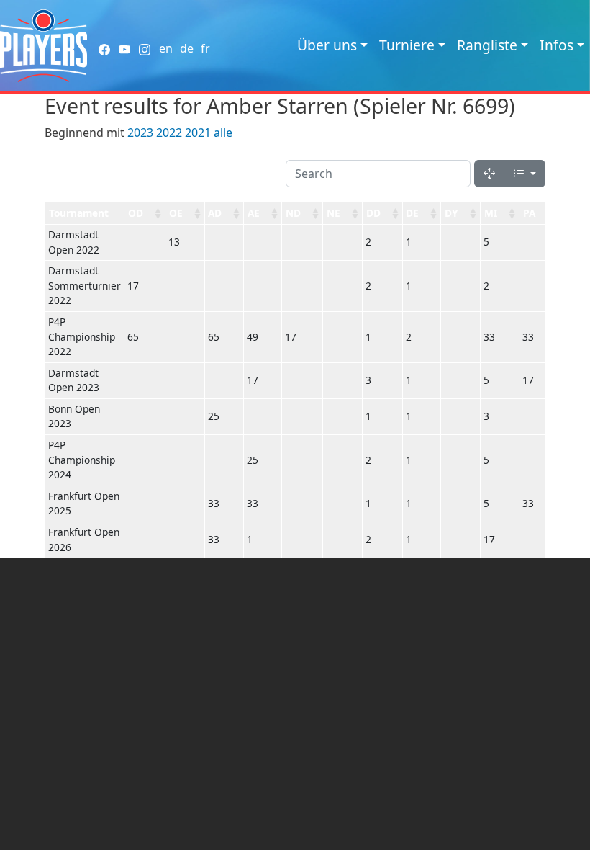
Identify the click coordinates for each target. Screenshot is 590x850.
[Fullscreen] (489, 173)
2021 (198, 132)
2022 (169, 132)
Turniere (407, 45)
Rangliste (487, 45)
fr (205, 48)
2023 (140, 132)
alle (223, 132)
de (187, 48)
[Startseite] (43, 46)
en (166, 48)
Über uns (327, 45)
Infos (556, 45)
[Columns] (524, 173)
